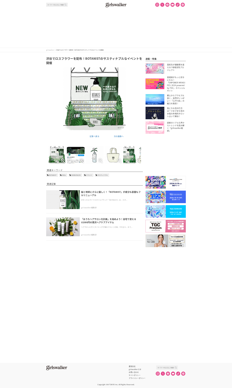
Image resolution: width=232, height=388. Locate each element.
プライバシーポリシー (137, 378)
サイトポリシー (134, 375)
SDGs (64, 175)
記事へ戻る (94, 136)
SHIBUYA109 (76, 175)
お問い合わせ (134, 372)
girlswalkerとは (135, 369)
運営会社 (132, 366)
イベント (89, 175)
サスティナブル (103, 175)
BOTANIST (53, 175)
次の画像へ (119, 136)
